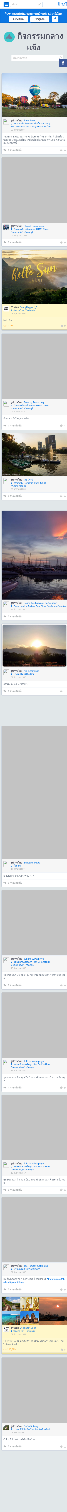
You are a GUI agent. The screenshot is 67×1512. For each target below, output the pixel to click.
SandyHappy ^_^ (28, 307)
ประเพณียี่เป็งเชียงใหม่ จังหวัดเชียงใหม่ (31, 1429)
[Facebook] (63, 63)
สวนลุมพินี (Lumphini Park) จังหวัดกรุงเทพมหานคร (28, 484)
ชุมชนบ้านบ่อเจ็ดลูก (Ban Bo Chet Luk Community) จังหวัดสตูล (30, 963)
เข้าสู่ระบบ (40, 19)
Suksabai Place (32, 862)
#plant (13, 1282)
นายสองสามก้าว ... (29, 1328)
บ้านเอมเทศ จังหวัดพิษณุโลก (26, 1269)
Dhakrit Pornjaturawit (34, 226)
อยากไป (35, 100)
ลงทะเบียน (18, 19)
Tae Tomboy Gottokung (36, 1266)
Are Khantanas (31, 671)
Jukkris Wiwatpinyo (34, 959)
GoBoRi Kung (31, 1426)
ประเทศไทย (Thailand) (24, 310)
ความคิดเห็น (15, 150)
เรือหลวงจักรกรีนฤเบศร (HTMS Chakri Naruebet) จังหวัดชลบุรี (30, 230)
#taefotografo (54, 1279)
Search (39, 4)
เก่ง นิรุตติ (28, 479)
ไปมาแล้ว (35, 90)
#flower (20, 1282)
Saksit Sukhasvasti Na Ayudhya (40, 603)
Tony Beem (30, 120)
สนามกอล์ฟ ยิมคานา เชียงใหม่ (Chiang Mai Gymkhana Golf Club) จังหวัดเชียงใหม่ (31, 125)
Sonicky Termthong (34, 402)
